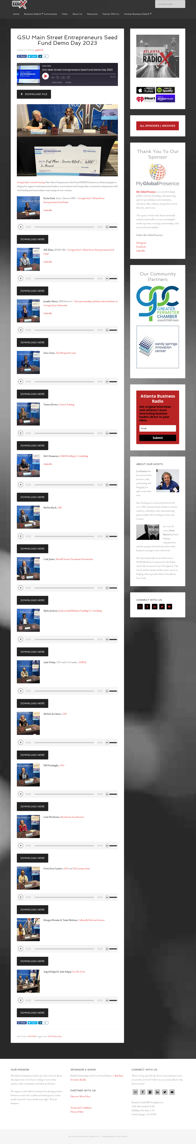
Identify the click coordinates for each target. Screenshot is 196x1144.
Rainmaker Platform (114, 1136)
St (76, 249)
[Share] (40, 56)
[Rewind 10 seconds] (57, 77)
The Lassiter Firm (81, 868)
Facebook (141, 246)
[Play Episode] (45, 76)
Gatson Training (66, 404)
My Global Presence (146, 191)
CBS (59, 507)
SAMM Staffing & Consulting (73, 456)
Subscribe (57, 82)
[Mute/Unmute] (52, 77)
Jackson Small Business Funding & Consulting (80, 610)
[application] (67, 227)
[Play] (20, 226)
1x (63, 77)
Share (68, 82)
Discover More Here (80, 1096)
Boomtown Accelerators (72, 817)
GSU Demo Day (55, 1036)
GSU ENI (32, 1036)
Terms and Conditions (81, 1107)
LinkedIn (47, 210)
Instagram (141, 242)
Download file (36, 94)
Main (95, 198)
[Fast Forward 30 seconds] (68, 77)
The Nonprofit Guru (66, 352)
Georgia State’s (85, 198)
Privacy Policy (77, 1111)
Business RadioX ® (34, 4)
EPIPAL (83, 662)
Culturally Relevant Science (91, 920)
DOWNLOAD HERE (33, 239)
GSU (64, 713)
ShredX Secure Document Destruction (74, 559)
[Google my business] (150, 1092)
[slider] (113, 225)
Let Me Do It (78, 971)
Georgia (71, 249)
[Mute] (107, 226)
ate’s (80, 249)
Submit (158, 438)
